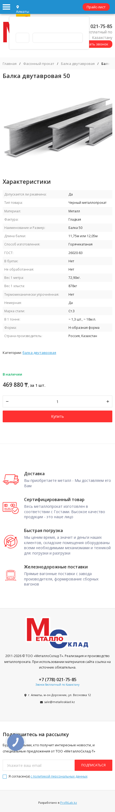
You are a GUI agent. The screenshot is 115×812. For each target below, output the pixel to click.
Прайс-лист (96, 7)
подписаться (93, 765)
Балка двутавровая (78, 63)
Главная (10, 63)
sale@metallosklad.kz (59, 702)
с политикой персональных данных (58, 776)
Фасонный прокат (38, 63)
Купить (57, 416)
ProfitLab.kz (68, 803)
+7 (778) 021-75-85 (91, 26)
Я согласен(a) (47, 776)
